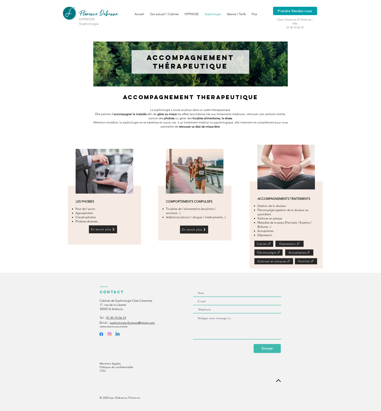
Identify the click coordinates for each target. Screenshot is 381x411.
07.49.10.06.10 (116, 318)
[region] (104, 197)
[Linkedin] (117, 334)
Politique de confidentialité (116, 367)
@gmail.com (132, 323)
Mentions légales (110, 363)
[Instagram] (109, 334)
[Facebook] (101, 334)
